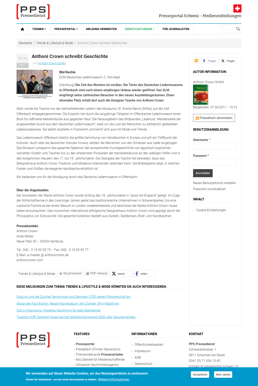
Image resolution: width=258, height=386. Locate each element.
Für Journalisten (176, 29)
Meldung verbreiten (101, 29)
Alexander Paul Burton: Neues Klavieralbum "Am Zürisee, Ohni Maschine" (68, 303)
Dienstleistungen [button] (138, 29)
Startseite (25, 43)
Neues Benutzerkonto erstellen (214, 183)
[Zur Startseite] (22, 29)
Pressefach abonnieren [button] (215, 118)
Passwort (200, 156)
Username (200, 140)
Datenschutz (143, 364)
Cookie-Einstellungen (211, 210)
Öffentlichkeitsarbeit (149, 345)
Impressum (143, 351)
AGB (138, 357)
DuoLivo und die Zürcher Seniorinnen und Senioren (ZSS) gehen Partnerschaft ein (74, 297)
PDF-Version (99, 273)
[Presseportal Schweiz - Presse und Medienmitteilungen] (33, 11)
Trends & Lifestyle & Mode (54, 43)
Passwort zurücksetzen (209, 189)
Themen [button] (38, 29)
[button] (35, 84)
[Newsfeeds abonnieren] (196, 60)
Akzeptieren (200, 374)
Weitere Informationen (113, 379)
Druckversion (72, 273)
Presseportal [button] (65, 29)
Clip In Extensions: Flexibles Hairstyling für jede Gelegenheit (59, 310)
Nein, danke (223, 374)
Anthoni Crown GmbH (52, 63)
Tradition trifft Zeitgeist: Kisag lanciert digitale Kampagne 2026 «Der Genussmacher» (76, 317)
